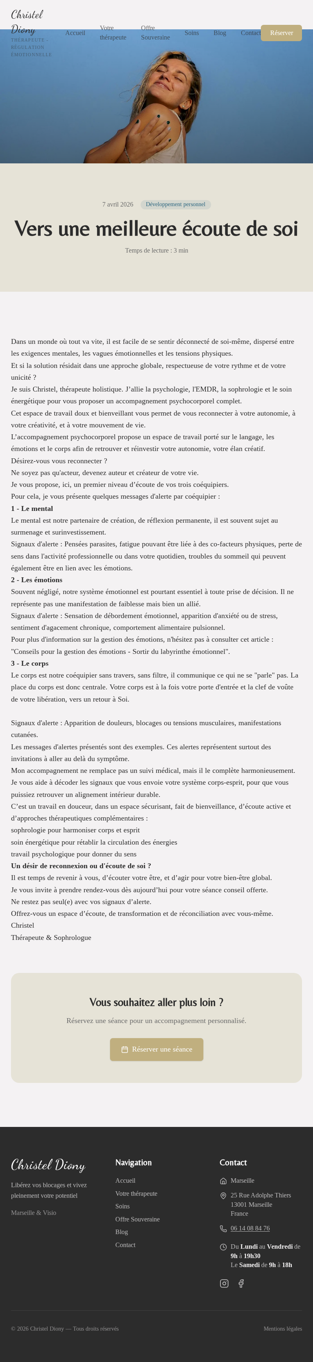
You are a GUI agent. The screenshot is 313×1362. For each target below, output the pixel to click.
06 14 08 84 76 (250, 1228)
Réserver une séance (162, 1049)
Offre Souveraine (155, 32)
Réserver (281, 32)
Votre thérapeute (113, 32)
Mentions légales (283, 1329)
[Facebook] (241, 1283)
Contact (251, 32)
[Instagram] (224, 1283)
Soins (192, 32)
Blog (220, 32)
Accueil (75, 32)
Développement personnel (175, 204)
